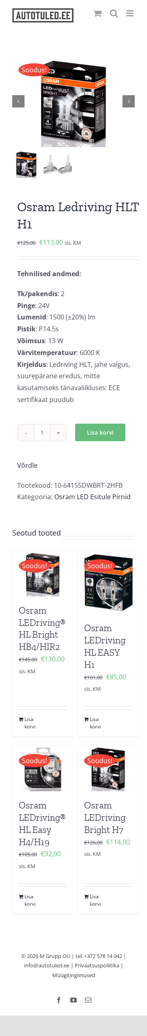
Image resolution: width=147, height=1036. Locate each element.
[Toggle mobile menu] (130, 13)
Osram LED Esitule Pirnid (92, 496)
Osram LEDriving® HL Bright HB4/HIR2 (42, 629)
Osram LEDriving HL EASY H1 (104, 646)
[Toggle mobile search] (114, 13)
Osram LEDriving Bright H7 (104, 817)
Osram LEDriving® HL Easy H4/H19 (42, 823)
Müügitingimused (73, 975)
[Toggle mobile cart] (98, 13)
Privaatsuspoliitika (97, 965)
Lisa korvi (100, 432)
